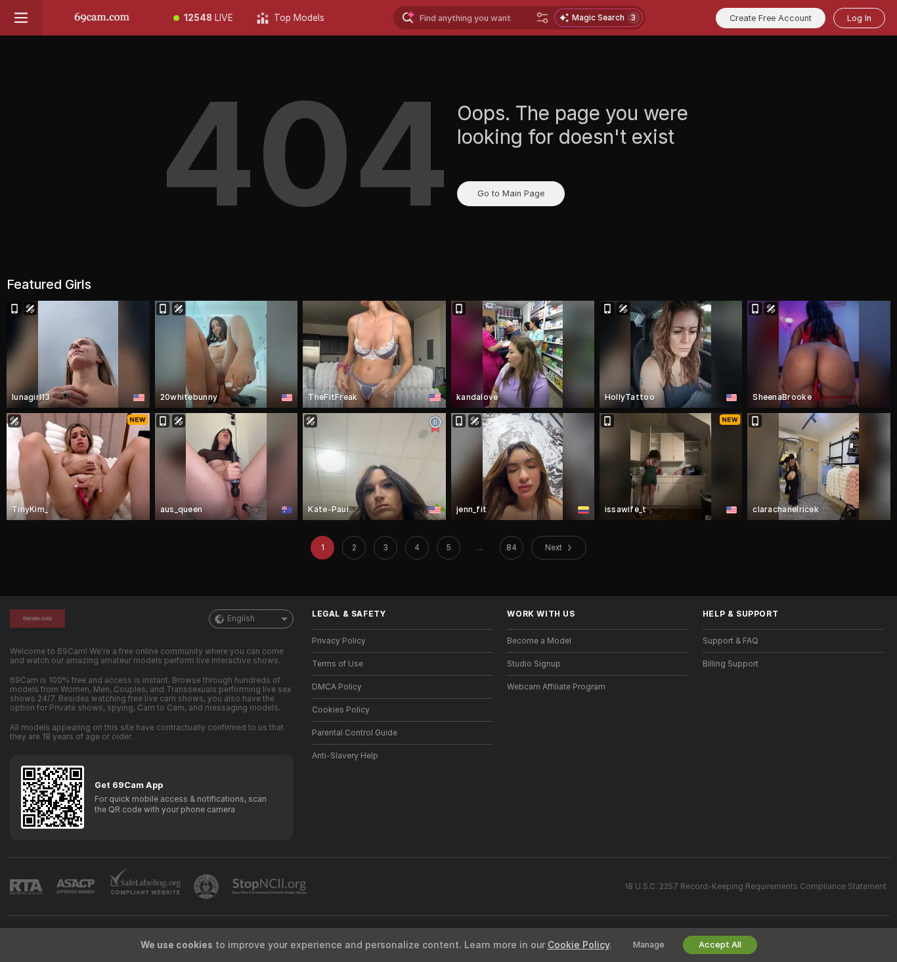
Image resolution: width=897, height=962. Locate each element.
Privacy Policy (339, 640)
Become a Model (539, 640)
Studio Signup (534, 663)
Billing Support (730, 663)
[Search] (542, 18)
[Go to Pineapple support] (207, 886)
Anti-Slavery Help (345, 755)
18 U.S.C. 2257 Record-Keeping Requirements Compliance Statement (755, 886)
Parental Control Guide (354, 732)
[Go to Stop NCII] (270, 886)
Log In (859, 18)
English (241, 618)
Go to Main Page (510, 193)
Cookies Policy (341, 709)
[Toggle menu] (21, 17)
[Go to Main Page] (102, 17)
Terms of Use (337, 663)
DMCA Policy (337, 686)
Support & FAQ (730, 640)
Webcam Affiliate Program (556, 686)
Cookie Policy (578, 945)
